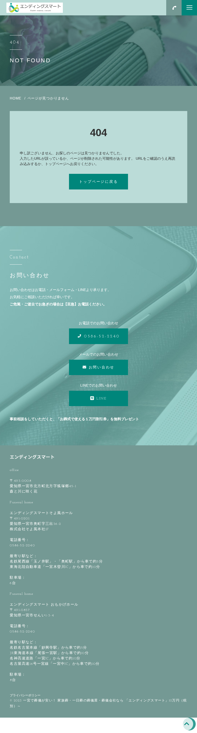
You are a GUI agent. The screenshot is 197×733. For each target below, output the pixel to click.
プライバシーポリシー (25, 695)
